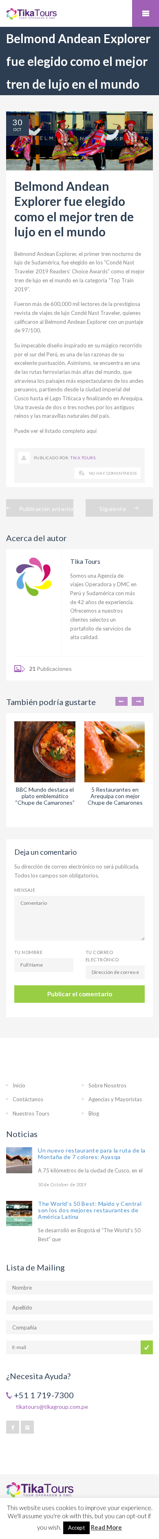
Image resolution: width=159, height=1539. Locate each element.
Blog (93, 1113)
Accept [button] (76, 1527)
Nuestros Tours (31, 1113)
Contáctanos (28, 1099)
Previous (121, 701)
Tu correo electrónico (102, 956)
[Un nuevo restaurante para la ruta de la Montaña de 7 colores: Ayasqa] (19, 1160)
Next (138, 701)
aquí (91, 431)
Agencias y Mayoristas (115, 1099)
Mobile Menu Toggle (145, 13)
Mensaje (24, 890)
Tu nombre (28, 952)
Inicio (19, 1085)
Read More (106, 1527)
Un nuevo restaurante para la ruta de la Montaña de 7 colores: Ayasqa (92, 1153)
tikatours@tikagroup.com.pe (52, 1406)
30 (17, 122)
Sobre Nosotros (107, 1085)
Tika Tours (83, 457)
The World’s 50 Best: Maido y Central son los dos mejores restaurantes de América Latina (89, 1210)
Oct (17, 129)
